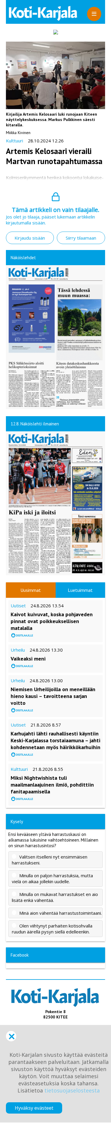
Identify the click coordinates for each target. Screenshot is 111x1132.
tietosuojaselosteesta (72, 1090)
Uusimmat (30, 590)
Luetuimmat (80, 590)
